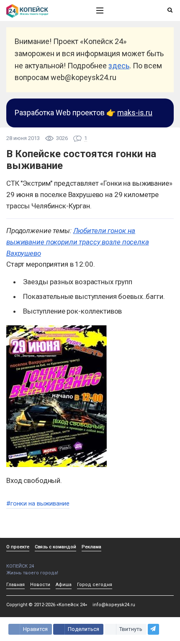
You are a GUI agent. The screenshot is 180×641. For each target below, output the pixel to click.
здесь (118, 65)
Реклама (91, 547)
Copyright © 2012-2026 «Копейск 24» (46, 604)
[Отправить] (153, 629)
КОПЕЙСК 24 (20, 566)
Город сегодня (94, 584)
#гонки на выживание (37, 503)
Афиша (64, 584)
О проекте (17, 547)
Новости (40, 584)
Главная (15, 584)
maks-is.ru (134, 112)
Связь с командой (55, 547)
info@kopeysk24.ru (114, 604)
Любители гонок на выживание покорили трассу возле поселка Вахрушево (77, 241)
